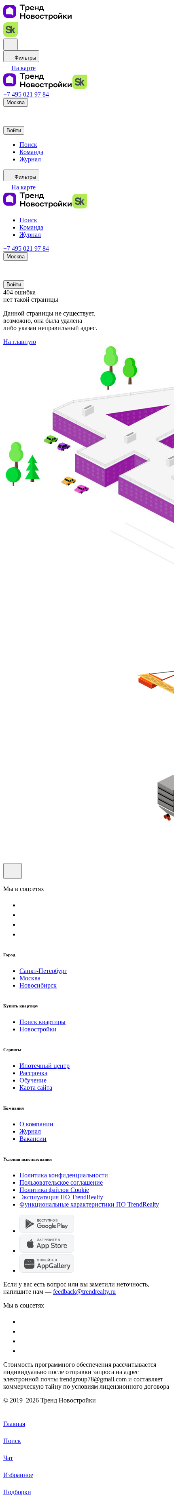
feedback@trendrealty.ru (84, 1291)
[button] (19, 67)
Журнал (30, 1131)
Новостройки (38, 1029)
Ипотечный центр (44, 1065)
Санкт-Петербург (43, 970)
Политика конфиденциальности (63, 1175)
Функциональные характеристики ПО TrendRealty (89, 1204)
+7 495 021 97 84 (26, 94)
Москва (29, 978)
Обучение (33, 1080)
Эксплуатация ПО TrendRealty (61, 1197)
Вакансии (33, 1138)
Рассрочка (33, 1072)
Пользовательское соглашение (61, 1182)
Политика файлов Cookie (54, 1189)
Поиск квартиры (42, 1021)
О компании (36, 1124)
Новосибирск (38, 985)
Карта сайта (35, 1087)
